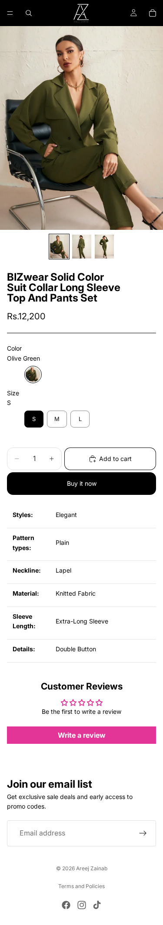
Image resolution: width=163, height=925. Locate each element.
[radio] (33, 374)
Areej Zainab (91, 868)
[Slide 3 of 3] (104, 247)
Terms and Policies (81, 886)
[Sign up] (143, 833)
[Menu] (10, 13)
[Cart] (152, 13)
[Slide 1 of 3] (59, 247)
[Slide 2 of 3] (81, 247)
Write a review (82, 735)
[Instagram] (82, 905)
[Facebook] (66, 905)
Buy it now (81, 483)
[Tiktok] (97, 905)
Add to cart (115, 458)
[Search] (28, 13)
